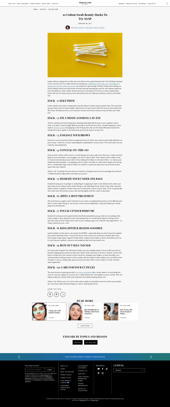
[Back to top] (165, 402)
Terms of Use (44, 375)
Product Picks (131, 4)
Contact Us (82, 371)
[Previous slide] (19, 357)
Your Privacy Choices (66, 382)
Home (35, 9)
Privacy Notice (38, 380)
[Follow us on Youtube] (99, 369)
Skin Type (12, 4)
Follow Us (152, 4)
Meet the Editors (67, 372)
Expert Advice (35, 4)
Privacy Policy (66, 375)
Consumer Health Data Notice (65, 387)
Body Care (46, 4)
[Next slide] (151, 357)
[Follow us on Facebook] (103, 369)
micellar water (59, 128)
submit (49, 370)
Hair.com (81, 374)
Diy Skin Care (53, 9)
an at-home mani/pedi (83, 272)
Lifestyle (55, 4)
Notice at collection (82, 389)
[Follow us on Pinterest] (99, 373)
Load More (85, 326)
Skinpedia (142, 4)
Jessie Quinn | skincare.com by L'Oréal (89, 28)
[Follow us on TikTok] (107, 369)
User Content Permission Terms (83, 379)
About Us (64, 366)
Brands (122, 4)
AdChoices (83, 400)
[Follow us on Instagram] (103, 373)
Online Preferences (83, 385)
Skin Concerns (23, 4)
